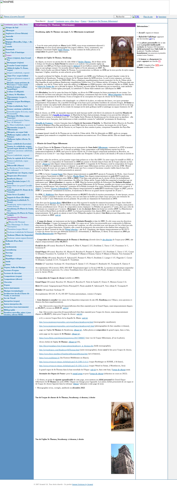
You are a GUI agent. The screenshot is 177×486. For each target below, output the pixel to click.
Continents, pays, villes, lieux (67, 21)
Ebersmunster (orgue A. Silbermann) (17, 98)
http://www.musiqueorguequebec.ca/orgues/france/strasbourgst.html (66, 322)
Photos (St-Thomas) (17, 222)
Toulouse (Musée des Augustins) (20, 235)
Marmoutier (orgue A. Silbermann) (16, 128)
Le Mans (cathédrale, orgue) (18, 125)
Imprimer (162, 17)
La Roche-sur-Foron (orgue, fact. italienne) (18, 169)
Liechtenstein (11, 247)
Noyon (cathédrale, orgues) (18, 155)
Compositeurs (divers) (13, 279)
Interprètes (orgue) (12, 301)
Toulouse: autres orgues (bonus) (20, 238)
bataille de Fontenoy (61, 115)
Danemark (10, 49)
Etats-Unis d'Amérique (15, 52)
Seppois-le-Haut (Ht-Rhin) (18, 197)
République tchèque (14, 259)
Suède (8, 261)
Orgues (7, 285)
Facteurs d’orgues (11, 270)
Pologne (9, 256)
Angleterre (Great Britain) (17, 33)
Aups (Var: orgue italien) (17, 76)
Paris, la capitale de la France (19, 158)
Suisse (8, 264)
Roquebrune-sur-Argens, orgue (20, 173)
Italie (8, 244)
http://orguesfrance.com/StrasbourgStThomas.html (59, 350)
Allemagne (10, 30)
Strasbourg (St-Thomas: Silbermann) (103, 21)
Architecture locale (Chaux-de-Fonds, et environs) (17, 294)
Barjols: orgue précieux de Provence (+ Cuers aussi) (18, 84)
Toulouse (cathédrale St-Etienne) (20, 232)
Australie (9, 36)
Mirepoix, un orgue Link (17, 132)
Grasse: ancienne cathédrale (19, 109)
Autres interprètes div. (13, 304)
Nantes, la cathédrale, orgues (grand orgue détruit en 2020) (19, 147)
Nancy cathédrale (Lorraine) (19, 144)
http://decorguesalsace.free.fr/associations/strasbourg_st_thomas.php (66, 346)
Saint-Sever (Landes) (16, 194)
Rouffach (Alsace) (14, 179)
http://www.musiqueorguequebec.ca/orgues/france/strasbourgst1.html (66, 326)
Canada (9, 46)
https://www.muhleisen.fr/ (49, 358)
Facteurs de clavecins (12, 273)
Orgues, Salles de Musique (14, 267)
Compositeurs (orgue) (13, 276)
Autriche (9, 39)
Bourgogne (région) (15, 62)
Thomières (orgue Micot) (17, 229)
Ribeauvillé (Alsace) (15, 165)
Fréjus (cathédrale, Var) (17, 106)
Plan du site (148, 17)
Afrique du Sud (12, 27)
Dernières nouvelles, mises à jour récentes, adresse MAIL (17, 313)
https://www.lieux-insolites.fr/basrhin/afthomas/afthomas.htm (63, 354)
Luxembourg (11, 250)
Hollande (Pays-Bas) (14, 241)
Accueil (51, 21)
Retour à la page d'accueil (14, 16)
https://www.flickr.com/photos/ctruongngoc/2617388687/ (62, 338)
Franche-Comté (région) (17, 65)
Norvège (9, 253)
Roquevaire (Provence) (17, 176)
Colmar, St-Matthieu (16, 94)
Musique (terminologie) (13, 291)
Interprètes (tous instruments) (16, 307)
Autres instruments (12, 288)
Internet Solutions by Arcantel (82, 484)
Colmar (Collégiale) (15, 91)
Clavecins (8, 282)
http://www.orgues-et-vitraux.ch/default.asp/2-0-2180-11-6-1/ (64, 362)
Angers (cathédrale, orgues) (18, 73)
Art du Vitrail (9, 298)
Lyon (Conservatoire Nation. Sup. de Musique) (18, 121)
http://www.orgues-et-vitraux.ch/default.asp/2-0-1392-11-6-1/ (64, 366)
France (83, 21)
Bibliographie (9, 310)
